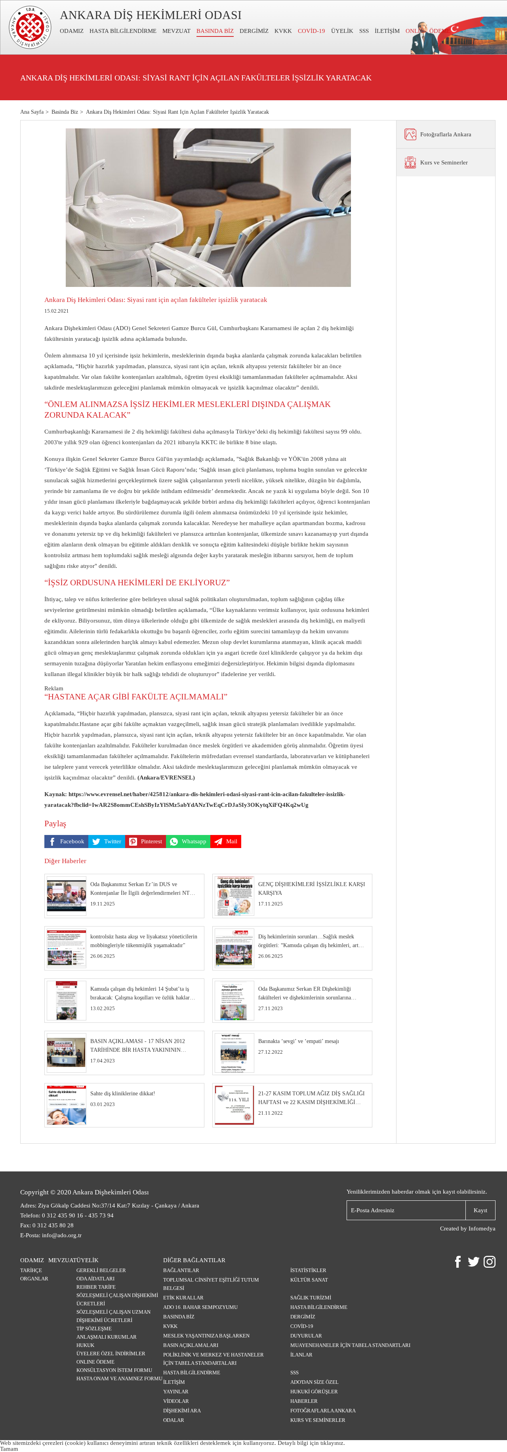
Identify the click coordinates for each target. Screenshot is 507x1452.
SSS (364, 31)
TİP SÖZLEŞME (94, 1329)
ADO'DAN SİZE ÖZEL (314, 1382)
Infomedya (482, 1228)
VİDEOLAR (176, 1401)
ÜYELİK (342, 31)
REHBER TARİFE (96, 1287)
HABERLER (304, 1401)
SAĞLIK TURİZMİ (310, 1298)
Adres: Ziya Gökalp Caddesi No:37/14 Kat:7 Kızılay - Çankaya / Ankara (109, 1205)
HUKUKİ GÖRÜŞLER (314, 1392)
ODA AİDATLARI (95, 1279)
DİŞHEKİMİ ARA (182, 1411)
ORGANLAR (34, 1279)
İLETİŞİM (387, 31)
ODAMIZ (72, 31)
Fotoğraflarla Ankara (323, 1411)
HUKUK (85, 1345)
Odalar (173, 1420)
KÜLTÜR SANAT (309, 1280)
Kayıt (480, 1210)
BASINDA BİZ (215, 31)
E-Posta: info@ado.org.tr (51, 1235)
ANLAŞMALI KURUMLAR (106, 1337)
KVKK (283, 31)
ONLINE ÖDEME (95, 1362)
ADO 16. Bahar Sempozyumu (200, 1307)
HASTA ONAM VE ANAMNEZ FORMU (119, 1378)
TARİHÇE (31, 1270)
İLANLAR (301, 1355)
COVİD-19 (311, 31)
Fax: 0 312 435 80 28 (47, 1225)
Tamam (9, 1449)
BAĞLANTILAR (181, 1270)
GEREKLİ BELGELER (101, 1270)
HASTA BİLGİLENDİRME (123, 31)
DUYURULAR (306, 1336)
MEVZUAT (176, 31)
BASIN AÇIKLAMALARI (190, 1345)
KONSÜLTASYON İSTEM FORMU (114, 1370)
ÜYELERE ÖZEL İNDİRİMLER (110, 1353)
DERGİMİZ (254, 31)
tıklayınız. (332, 1443)
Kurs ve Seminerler (317, 1420)
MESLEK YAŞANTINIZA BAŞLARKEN (206, 1336)
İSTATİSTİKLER (308, 1270)
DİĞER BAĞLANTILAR (194, 1260)
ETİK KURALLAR (183, 1298)
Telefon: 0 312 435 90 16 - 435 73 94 (67, 1215)
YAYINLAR (176, 1392)
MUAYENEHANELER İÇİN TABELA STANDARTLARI (350, 1345)
